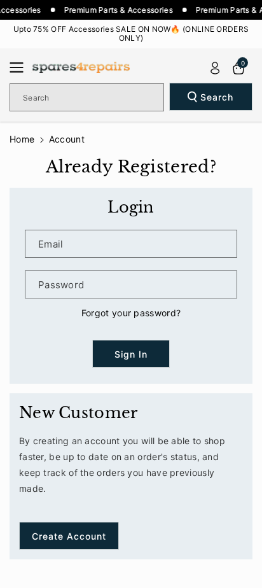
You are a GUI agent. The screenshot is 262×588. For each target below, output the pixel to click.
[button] (20, 67)
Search (216, 97)
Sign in (131, 354)
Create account (69, 536)
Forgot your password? (131, 312)
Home (22, 139)
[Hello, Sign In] (215, 68)
